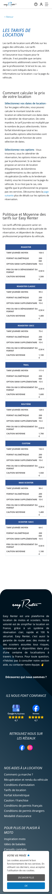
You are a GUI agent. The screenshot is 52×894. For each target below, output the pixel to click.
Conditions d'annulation (19, 785)
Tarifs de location (15, 790)
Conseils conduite (15, 849)
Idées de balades (15, 844)
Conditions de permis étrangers (24, 811)
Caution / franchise (16, 800)
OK (26, 885)
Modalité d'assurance (17, 816)
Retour (9, 16)
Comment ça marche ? (18, 774)
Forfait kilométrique (16, 795)
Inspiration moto (15, 839)
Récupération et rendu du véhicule (26, 780)
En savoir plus (26, 877)
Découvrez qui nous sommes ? (26, 677)
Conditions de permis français (23, 805)
